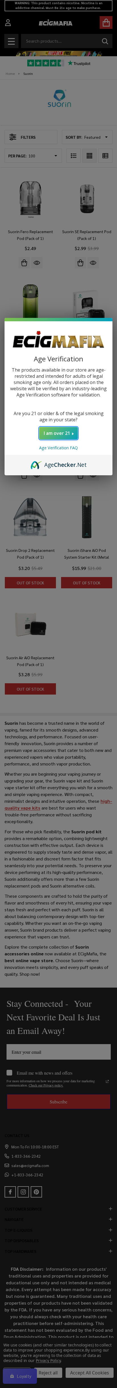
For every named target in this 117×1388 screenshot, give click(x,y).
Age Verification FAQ (58, 447)
